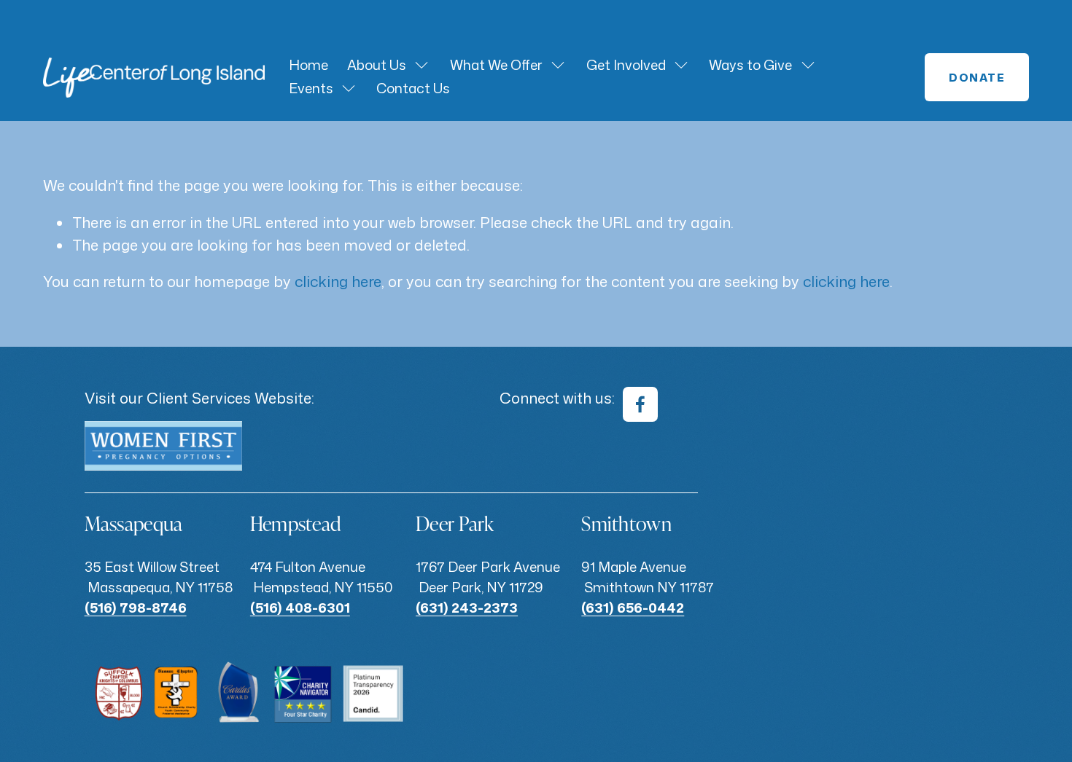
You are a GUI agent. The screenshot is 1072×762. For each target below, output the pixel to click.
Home (308, 64)
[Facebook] (640, 404)
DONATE (977, 77)
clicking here (338, 281)
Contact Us (413, 88)
